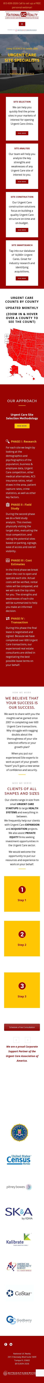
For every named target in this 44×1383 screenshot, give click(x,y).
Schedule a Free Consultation (22, 1027)
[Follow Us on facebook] (5, 1344)
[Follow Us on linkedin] (11, 1344)
